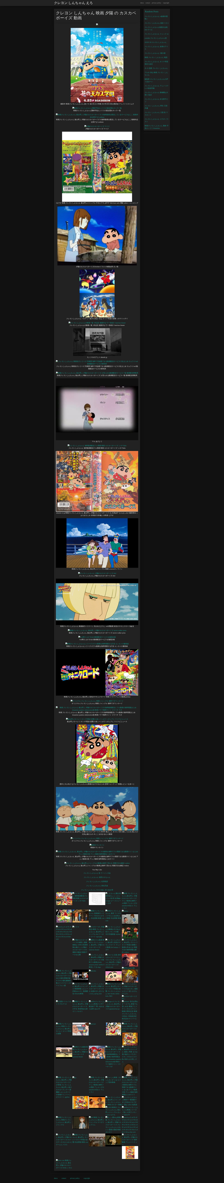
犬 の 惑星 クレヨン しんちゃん (156, 68)
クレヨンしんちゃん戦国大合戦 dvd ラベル (156, 28)
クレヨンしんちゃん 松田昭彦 (97, 881)
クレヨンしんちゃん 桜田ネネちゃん (97, 877)
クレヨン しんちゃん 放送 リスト (157, 23)
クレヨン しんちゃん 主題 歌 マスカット (156, 114)
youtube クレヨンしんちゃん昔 (156, 38)
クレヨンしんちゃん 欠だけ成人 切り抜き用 (97, 890)
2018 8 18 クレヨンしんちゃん (155, 42)
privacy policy (156, 3)
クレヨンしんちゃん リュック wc (157, 34)
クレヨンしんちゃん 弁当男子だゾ (156, 100)
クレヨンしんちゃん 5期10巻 (155, 53)
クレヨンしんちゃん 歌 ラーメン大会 (97, 873)
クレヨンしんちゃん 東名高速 (97, 886)
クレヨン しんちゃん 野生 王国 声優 (156, 107)
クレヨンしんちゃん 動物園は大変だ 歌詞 (156, 94)
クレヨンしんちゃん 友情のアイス (156, 48)
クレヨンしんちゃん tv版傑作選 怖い (156, 18)
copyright (166, 3)
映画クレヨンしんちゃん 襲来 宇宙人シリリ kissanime (156, 127)
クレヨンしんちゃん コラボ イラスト (156, 120)
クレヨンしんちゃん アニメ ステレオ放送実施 (156, 87)
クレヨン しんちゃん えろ (73, 3)
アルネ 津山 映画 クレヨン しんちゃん (156, 74)
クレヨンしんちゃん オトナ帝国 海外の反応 (156, 63)
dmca (142, 3)
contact (147, 3)
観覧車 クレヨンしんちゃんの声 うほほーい (156, 80)
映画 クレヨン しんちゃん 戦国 (156, 57)
